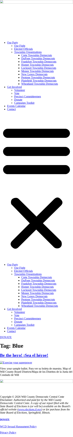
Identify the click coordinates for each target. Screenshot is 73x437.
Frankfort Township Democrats (38, 61)
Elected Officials (23, 48)
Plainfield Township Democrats (39, 80)
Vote (16, 93)
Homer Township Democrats (37, 64)
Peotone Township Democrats (38, 77)
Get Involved (14, 86)
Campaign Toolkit (24, 102)
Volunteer (19, 90)
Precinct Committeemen (27, 96)
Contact (11, 109)
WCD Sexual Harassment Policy (18, 426)
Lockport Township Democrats (38, 67)
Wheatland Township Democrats (39, 83)
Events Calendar (16, 105)
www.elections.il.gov (29, 409)
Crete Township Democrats (36, 55)
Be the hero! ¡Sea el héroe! (24, 355)
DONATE (5, 419)
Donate (18, 99)
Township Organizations (28, 52)
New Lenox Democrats (34, 74)
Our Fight (19, 45)
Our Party (12, 42)
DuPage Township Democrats (38, 58)
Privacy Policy (8, 432)
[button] (36, 187)
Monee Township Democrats (37, 71)
